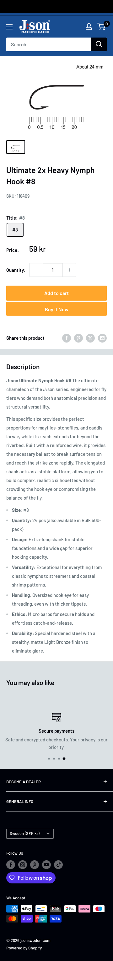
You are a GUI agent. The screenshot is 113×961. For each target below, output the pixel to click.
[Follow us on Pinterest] (34, 864)
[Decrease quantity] (36, 270)
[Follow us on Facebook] (10, 864)
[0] (101, 26)
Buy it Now (56, 309)
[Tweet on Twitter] (90, 338)
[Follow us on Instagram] (22, 864)
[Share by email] (102, 338)
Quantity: (15, 270)
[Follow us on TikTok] (58, 864)
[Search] (99, 44)
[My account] (89, 26)
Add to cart (56, 293)
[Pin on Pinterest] (78, 338)
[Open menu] (9, 26)
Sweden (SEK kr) (25, 833)
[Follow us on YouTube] (46, 864)
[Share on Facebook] (66, 338)
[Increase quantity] (69, 270)
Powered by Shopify (24, 947)
